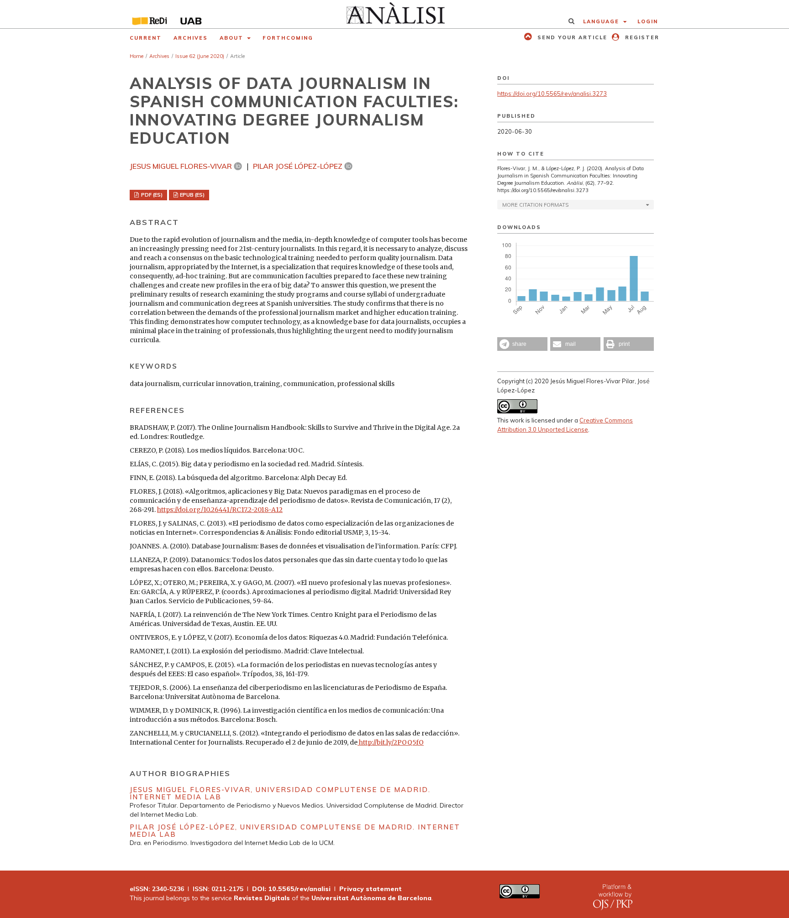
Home (136, 56)
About (233, 38)
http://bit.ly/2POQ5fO (391, 742)
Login (647, 21)
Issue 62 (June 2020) (199, 56)
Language (602, 21)
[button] (522, 344)
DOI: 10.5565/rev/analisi (291, 889)
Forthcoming (288, 38)
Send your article (571, 37)
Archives (191, 38)
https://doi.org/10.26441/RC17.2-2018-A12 (220, 510)
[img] (394, 14)
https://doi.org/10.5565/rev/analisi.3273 (552, 93)
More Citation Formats (535, 205)
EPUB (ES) (192, 195)
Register (641, 37)
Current (146, 38)
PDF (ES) (151, 195)
